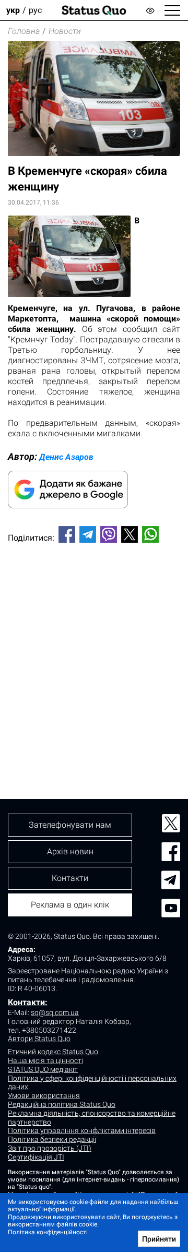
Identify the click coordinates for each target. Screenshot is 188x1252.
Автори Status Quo (39, 1038)
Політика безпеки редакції (52, 1139)
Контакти (70, 878)
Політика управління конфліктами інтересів (82, 1130)
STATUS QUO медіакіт (43, 1069)
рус (35, 10)
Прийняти (159, 1239)
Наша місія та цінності (45, 1060)
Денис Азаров (66, 457)
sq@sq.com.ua (55, 1012)
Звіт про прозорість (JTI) (49, 1148)
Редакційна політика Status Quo (61, 1104)
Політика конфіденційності (48, 1232)
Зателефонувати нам (70, 825)
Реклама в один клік (70, 905)
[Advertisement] (94, 653)
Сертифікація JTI (36, 1157)
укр (13, 10)
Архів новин (70, 851)
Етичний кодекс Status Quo (53, 1051)
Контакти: (28, 1002)
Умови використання (44, 1095)
